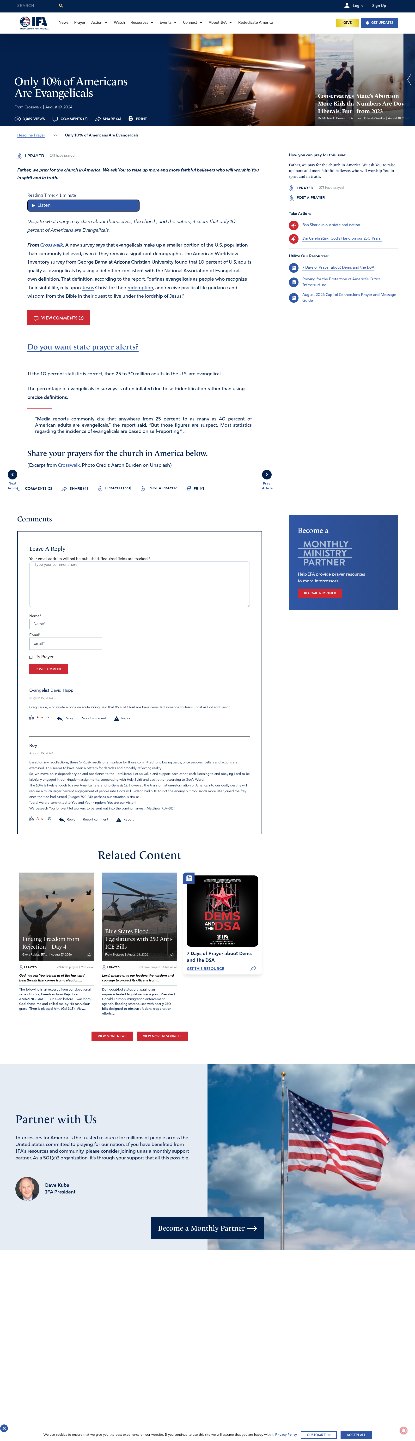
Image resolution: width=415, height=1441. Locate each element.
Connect (190, 23)
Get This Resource (205, 969)
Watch (119, 23)
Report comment (93, 718)
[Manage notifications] (404, 1430)
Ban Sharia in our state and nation (331, 225)
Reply (69, 718)
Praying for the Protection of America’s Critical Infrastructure (341, 282)
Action (96, 23)
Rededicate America (255, 23)
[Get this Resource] (222, 911)
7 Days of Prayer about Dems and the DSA (338, 268)
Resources (139, 23)
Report (126, 718)
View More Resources (162, 1036)
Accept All (356, 1434)
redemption (140, 288)
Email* (34, 635)
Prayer (79, 23)
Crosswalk (51, 245)
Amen (40, 717)
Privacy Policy (286, 1435)
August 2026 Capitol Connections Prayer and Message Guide (349, 297)
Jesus (88, 288)
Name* (35, 616)
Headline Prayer (31, 135)
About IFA (218, 23)
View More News (112, 1036)
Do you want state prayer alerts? (83, 346)
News (63, 23)
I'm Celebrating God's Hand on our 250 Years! (342, 239)
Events (165, 23)
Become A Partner (320, 593)
